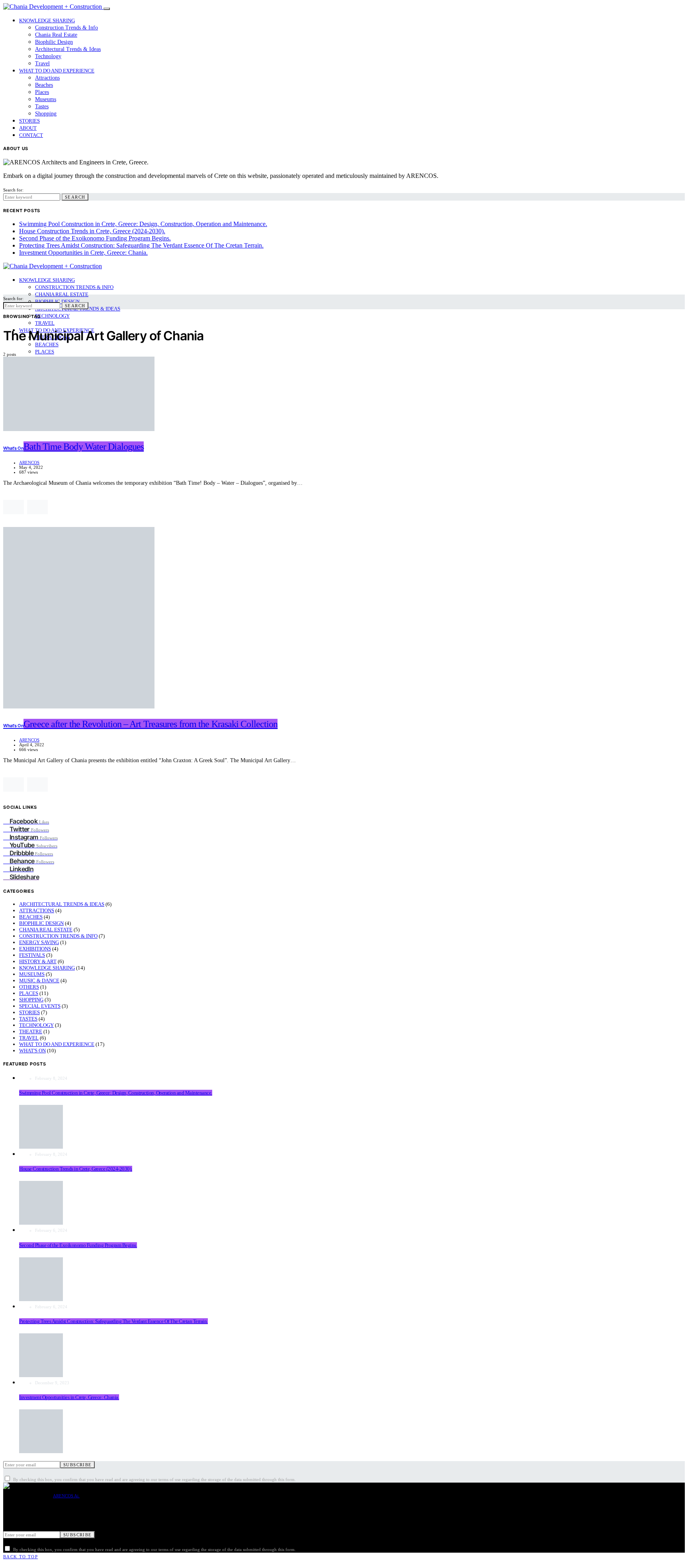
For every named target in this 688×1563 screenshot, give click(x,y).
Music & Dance (39, 980)
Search (75, 197)
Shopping (46, 114)
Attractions (47, 78)
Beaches (44, 85)
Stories (29, 121)
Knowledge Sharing (47, 20)
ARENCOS (29, 462)
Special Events (40, 1006)
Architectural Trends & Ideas (68, 49)
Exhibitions (35, 949)
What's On (32, 1051)
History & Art (38, 961)
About (28, 128)
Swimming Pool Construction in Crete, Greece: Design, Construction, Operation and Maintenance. (143, 223)
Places (42, 92)
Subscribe (77, 1464)
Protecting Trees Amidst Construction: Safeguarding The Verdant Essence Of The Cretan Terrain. (141, 245)
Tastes (42, 106)
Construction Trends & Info (66, 28)
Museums (45, 99)
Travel (42, 63)
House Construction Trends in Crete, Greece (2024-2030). (92, 231)
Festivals (32, 955)
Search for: (13, 189)
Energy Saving (39, 942)
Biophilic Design (54, 42)
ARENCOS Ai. (66, 1495)
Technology (48, 56)
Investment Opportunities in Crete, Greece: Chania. (83, 252)
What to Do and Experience (56, 71)
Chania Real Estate (56, 35)
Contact (31, 135)
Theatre (30, 1031)
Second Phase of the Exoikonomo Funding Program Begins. (95, 238)
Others (29, 987)
